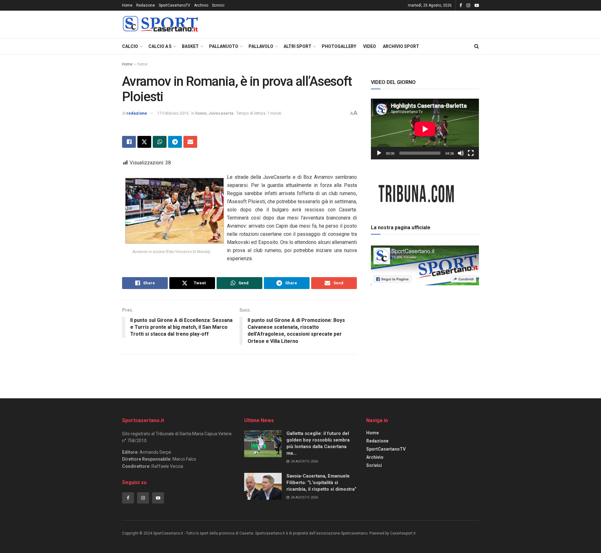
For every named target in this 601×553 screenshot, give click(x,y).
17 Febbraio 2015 (172, 113)
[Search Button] (476, 46)
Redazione (145, 5)
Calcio (130, 46)
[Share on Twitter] (144, 142)
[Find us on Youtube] (477, 5)
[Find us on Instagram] (468, 5)
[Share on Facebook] (129, 142)
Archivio (201, 5)
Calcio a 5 (160, 46)
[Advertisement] (425, 331)
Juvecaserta (221, 113)
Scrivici (218, 5)
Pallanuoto (223, 46)
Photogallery (339, 46)
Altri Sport (297, 46)
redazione (136, 113)
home (142, 64)
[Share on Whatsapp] (160, 142)
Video (369, 46)
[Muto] (461, 153)
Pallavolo (261, 46)
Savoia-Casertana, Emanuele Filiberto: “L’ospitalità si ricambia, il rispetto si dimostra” (321, 482)
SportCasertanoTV (174, 5)
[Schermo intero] (471, 153)
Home (127, 5)
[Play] (379, 153)
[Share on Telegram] (175, 142)
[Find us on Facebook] (461, 5)
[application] (425, 129)
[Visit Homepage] (160, 25)
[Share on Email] (190, 142)
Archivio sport (401, 46)
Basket (190, 46)
